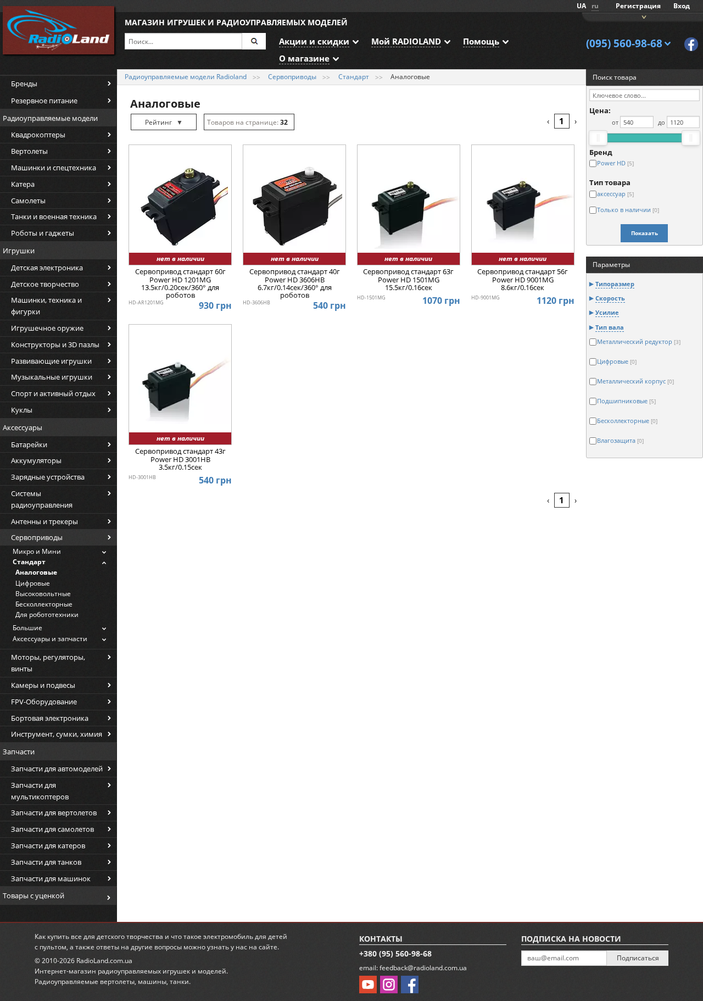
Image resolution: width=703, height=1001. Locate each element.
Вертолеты (29, 151)
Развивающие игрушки (51, 361)
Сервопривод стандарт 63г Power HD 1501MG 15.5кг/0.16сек (408, 280)
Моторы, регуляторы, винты (48, 663)
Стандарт (29, 561)
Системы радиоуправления (41, 499)
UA (581, 5)
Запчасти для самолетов (52, 829)
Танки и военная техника (54, 216)
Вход (681, 5)
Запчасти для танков (46, 862)
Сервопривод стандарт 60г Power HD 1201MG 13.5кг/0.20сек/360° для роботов (180, 283)
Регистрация (638, 5)
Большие (27, 627)
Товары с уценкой (33, 895)
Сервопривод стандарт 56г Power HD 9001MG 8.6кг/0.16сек (522, 280)
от (615, 122)
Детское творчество (45, 284)
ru (595, 5)
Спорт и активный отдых (53, 393)
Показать (644, 233)
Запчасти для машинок (51, 878)
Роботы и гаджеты (42, 233)
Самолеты (28, 200)
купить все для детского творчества (105, 936)
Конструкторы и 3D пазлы (55, 344)
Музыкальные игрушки (51, 377)
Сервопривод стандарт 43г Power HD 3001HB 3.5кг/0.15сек (180, 459)
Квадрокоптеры (38, 135)
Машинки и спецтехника (53, 168)
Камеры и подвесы (43, 685)
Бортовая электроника (49, 718)
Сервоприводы (37, 537)
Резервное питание (44, 100)
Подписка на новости (571, 938)
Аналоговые (36, 572)
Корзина (642, 16)
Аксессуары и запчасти (50, 638)
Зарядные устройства (48, 477)
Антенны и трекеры (44, 521)
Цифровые (32, 583)
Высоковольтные (43, 593)
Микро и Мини (37, 551)
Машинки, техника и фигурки (46, 305)
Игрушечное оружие (47, 328)
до (661, 122)
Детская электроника (47, 268)
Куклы (21, 410)
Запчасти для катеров (48, 845)
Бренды (24, 83)
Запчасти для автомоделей (57, 769)
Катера (23, 184)
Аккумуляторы (36, 460)
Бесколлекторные (43, 604)
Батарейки (29, 444)
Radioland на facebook (691, 44)
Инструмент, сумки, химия (56, 734)
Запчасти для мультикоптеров (40, 791)
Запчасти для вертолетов (54, 813)
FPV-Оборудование (44, 702)
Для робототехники (47, 614)
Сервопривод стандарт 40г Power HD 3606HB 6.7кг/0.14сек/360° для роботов (294, 283)
